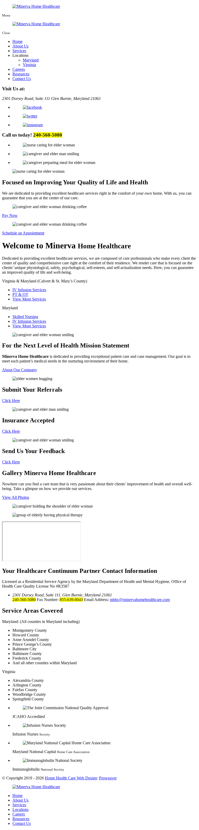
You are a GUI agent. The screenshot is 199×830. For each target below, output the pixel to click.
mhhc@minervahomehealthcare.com (140, 599)
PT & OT (20, 294)
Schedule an (23, 233)
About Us (20, 46)
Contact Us (21, 78)
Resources (20, 74)
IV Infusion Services (29, 290)
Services (19, 51)
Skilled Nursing (25, 316)
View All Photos (15, 497)
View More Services (29, 299)
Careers (18, 69)
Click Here (11, 400)
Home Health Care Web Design (71, 778)
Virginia (29, 64)
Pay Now (10, 215)
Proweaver (108, 778)
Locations (20, 809)
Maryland (31, 60)
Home (17, 41)
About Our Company (19, 370)
